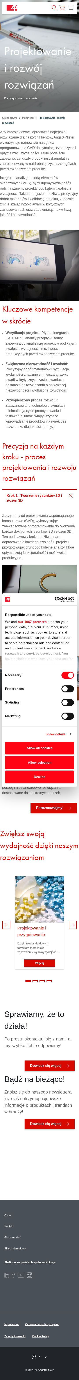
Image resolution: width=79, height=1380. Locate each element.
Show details (55, 734)
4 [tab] (49, 981)
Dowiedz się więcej (45, 1066)
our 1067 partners (32, 622)
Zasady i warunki (14, 1336)
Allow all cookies (39, 748)
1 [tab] (28, 981)
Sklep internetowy (15, 1248)
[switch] (67, 688)
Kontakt (8, 1226)
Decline (39, 777)
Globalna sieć (12, 1237)
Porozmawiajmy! (49, 808)
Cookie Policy (40, 1336)
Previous (6, 925)
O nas (7, 1215)
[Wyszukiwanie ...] (54, 8)
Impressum (11, 1324)
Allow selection (39, 762)
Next (73, 925)
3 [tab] (42, 981)
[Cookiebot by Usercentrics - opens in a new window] (56, 599)
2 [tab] (35, 981)
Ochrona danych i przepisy (42, 1324)
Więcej (39, 963)
